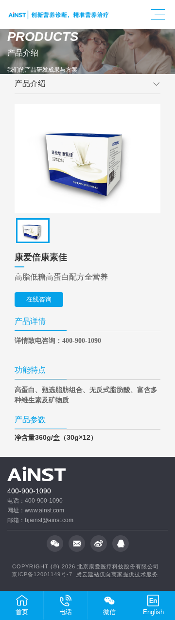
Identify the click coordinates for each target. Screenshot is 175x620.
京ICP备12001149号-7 (42, 574)
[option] (87, 158)
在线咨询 (39, 299)
